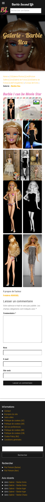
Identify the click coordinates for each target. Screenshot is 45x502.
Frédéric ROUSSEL (11, 295)
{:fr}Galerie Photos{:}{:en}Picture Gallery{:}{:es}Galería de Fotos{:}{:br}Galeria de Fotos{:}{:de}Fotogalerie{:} (21, 79)
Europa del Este (31, 83)
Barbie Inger (21, 488)
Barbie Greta (21, 482)
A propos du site (11, 414)
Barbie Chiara (21, 495)
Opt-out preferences (12, 427)
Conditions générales (12, 439)
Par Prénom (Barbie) (12, 467)
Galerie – (12, 482)
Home (5, 76)
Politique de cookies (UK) (14, 424)
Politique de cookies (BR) (14, 430)
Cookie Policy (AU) (11, 436)
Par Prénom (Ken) (11, 470)
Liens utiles (9, 417)
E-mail (5, 359)
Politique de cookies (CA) (14, 433)
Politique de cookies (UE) (14, 420)
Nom (5, 348)
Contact (7, 411)
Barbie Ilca (30, 38)
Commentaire (9, 313)
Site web (7, 370)
